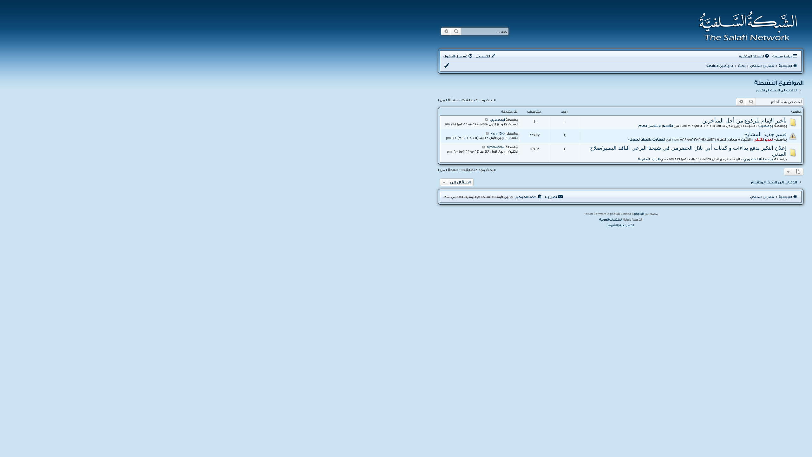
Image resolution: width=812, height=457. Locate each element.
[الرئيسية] (746, 26)
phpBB (639, 213)
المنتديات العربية (610, 219)
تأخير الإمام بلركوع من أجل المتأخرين (744, 120)
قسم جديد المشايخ (765, 134)
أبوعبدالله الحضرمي (758, 159)
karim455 (498, 134)
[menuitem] (754, 56)
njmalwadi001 (496, 147)
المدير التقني (763, 140)
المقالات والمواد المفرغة (646, 140)
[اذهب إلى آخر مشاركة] (486, 120)
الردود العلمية (648, 159)
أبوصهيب (765, 126)
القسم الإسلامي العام (655, 126)
